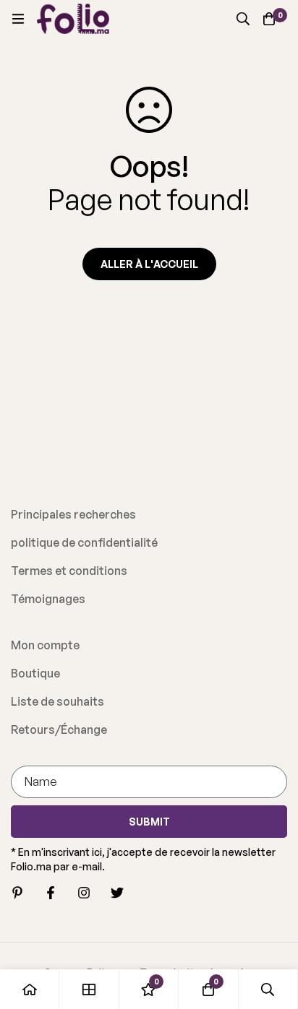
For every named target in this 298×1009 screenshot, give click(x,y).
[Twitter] (117, 892)
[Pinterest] (17, 892)
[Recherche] (243, 19)
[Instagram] (83, 892)
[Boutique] (89, 989)
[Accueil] (29, 989)
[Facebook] (50, 892)
